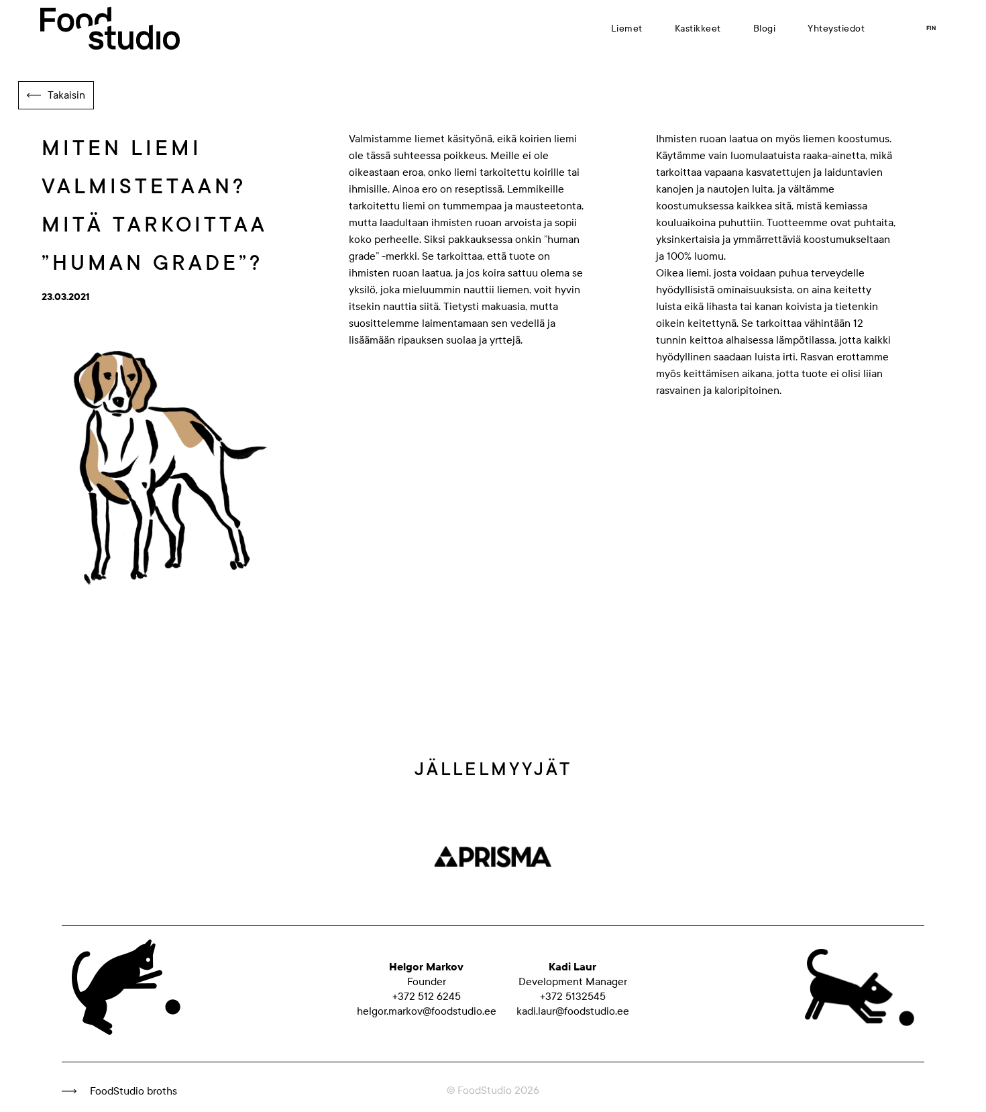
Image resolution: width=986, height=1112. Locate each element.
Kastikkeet (698, 28)
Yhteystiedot (836, 28)
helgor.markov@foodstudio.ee (426, 1011)
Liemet (627, 28)
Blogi (764, 28)
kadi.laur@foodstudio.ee (572, 1011)
